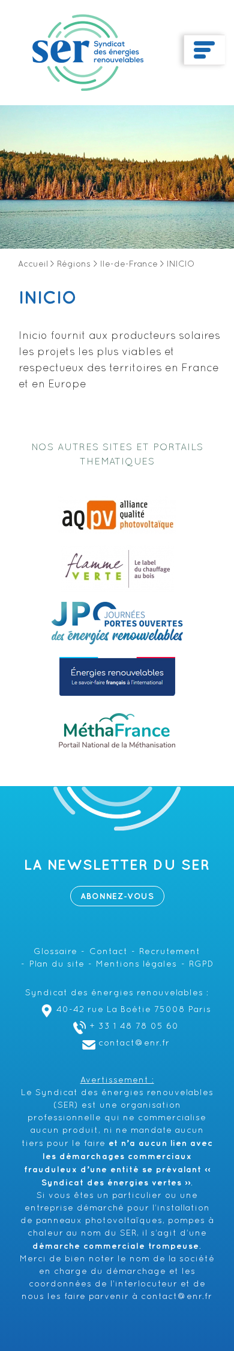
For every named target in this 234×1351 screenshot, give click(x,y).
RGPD (201, 964)
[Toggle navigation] (204, 50)
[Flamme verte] (117, 569)
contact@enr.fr (134, 1043)
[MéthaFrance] (117, 730)
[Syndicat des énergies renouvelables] (87, 52)
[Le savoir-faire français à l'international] (117, 677)
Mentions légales (136, 964)
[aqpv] (117, 515)
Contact (108, 952)
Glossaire (55, 952)
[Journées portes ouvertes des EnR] (117, 623)
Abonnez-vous (117, 896)
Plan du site (57, 964)
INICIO (48, 298)
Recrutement (169, 952)
